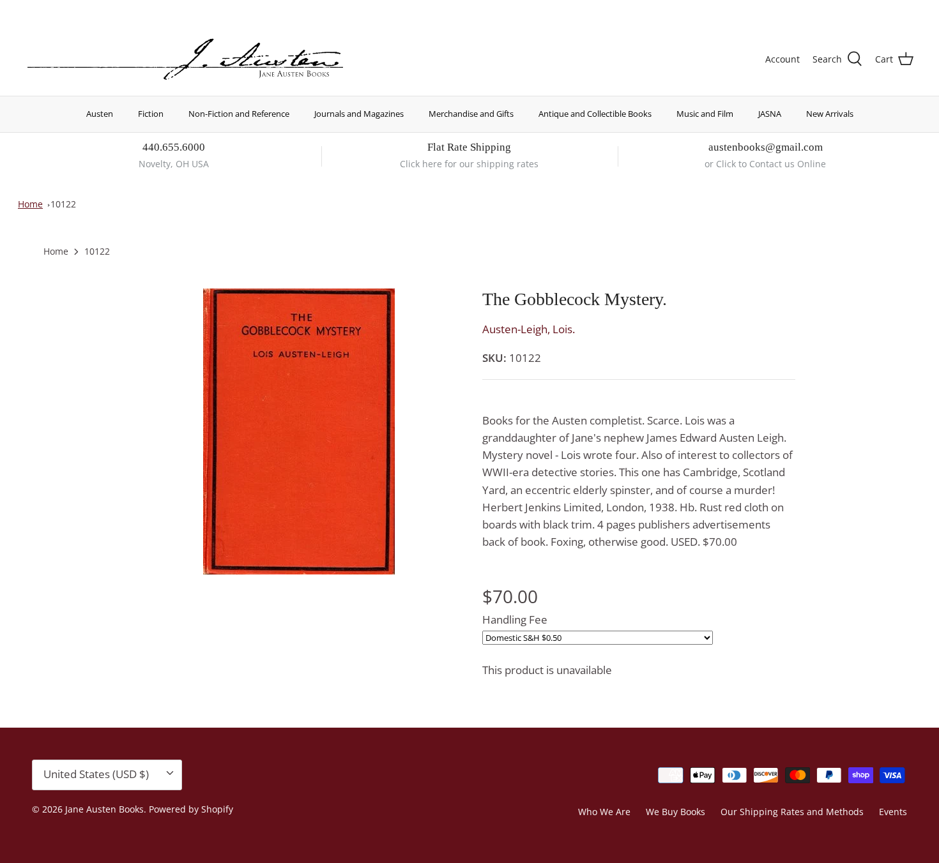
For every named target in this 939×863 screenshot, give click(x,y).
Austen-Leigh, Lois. (528, 329)
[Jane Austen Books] (185, 60)
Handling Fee (514, 619)
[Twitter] (30, 10)
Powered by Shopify (191, 809)
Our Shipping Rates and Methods (792, 812)
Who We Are (604, 812)
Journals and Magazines (359, 113)
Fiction (151, 113)
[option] (299, 431)
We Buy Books (675, 812)
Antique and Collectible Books (595, 113)
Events (893, 812)
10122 (63, 204)
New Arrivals (829, 113)
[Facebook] (49, 10)
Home (30, 204)
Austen (99, 113)
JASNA (769, 113)
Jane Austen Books (104, 809)
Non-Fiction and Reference (238, 113)
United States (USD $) (854, 11)
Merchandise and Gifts (471, 113)
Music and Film (704, 113)
